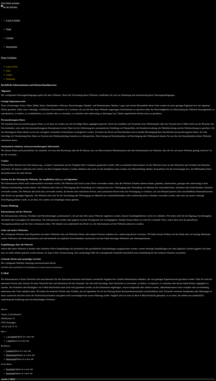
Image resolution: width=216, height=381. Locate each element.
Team (8, 71)
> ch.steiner (11, 336)
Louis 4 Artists (12, 66)
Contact (9, 75)
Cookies (9, 351)
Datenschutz (11, 355)
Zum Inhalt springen (10, 3)
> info (9, 341)
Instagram (10, 373)
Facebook (10, 369)
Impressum (11, 359)
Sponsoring (10, 79)
